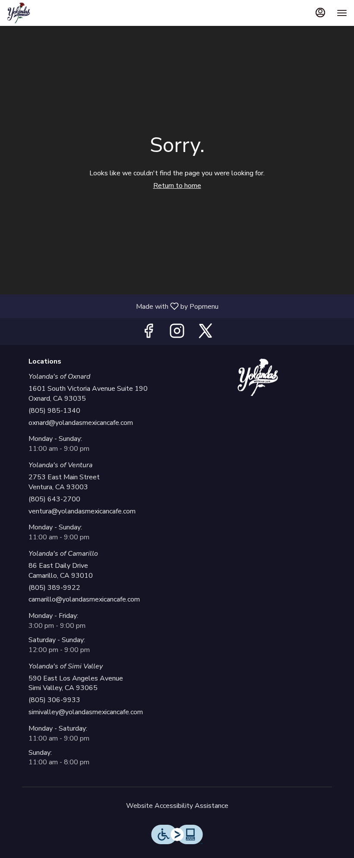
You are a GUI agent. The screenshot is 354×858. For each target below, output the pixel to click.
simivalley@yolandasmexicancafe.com (85, 712)
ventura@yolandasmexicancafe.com (82, 511)
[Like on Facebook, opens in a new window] (148, 334)
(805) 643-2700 (54, 499)
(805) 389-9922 (54, 587)
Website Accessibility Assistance (177, 806)
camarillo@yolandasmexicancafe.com (84, 599)
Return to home (177, 185)
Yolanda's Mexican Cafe (257, 377)
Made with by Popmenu (112, 306)
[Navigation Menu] (341, 13)
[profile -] (320, 12)
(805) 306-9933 (54, 700)
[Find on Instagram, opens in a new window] (177, 334)
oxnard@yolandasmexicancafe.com (80, 422)
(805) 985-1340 (54, 410)
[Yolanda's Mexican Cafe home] (46, 13)
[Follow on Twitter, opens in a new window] (205, 334)
